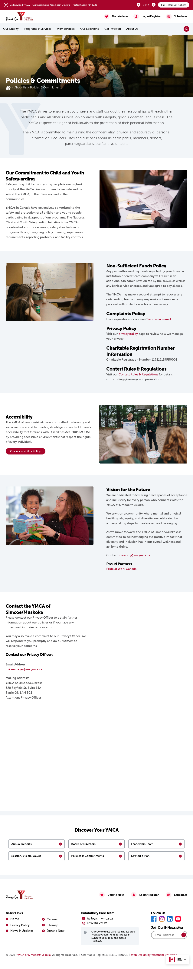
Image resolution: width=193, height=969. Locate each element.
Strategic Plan (140, 855)
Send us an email (159, 319)
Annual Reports (21, 844)
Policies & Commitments (87, 855)
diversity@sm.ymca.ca (134, 555)
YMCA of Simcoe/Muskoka (33, 954)
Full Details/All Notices (173, 5)
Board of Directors (83, 844)
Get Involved (112, 28)
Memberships (66, 28)
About (132, 28)
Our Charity (11, 28)
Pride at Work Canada (121, 568)
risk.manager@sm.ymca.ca (24, 669)
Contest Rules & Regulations (138, 374)
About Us (20, 87)
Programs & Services (37, 28)
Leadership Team (142, 844)
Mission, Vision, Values (26, 855)
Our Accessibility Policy (25, 451)
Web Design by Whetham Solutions (154, 954)
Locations (89, 28)
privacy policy (128, 333)
